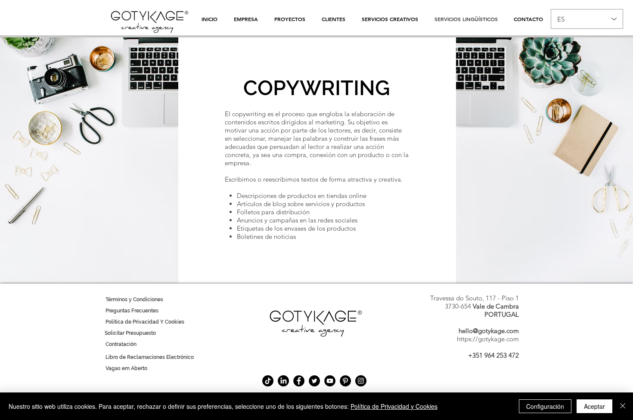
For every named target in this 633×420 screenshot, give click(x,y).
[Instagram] (360, 380)
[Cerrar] (622, 406)
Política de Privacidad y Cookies (394, 406)
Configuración (545, 406)
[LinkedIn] (283, 380)
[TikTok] (267, 380)
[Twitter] (314, 380)
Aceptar (594, 406)
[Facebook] (298, 380)
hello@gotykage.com (489, 331)
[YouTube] (329, 380)
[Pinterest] (345, 380)
